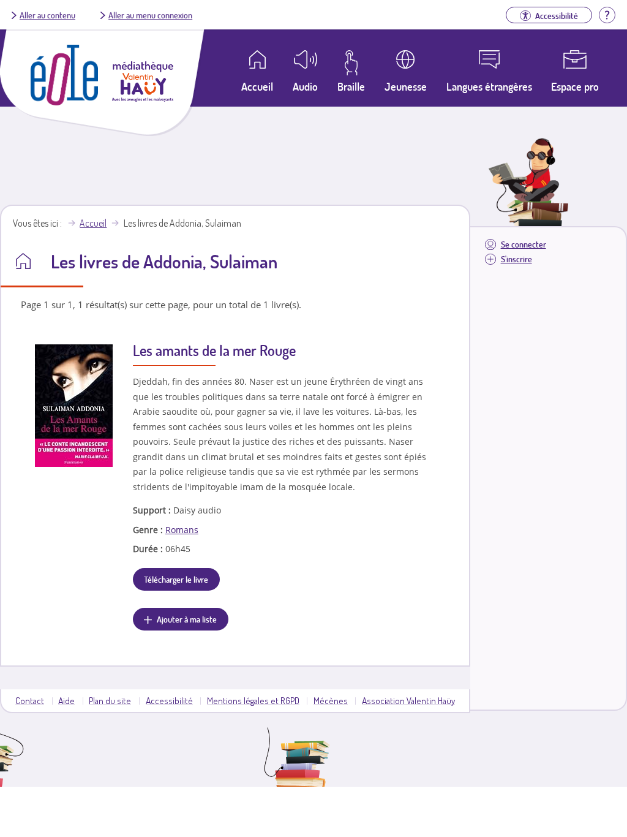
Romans (181, 530)
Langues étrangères (489, 86)
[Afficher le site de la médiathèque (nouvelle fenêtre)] (142, 98)
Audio (305, 86)
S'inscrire (516, 259)
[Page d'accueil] (64, 102)
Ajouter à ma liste (187, 618)
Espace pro (575, 86)
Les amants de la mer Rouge (214, 350)
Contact (29, 700)
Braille (351, 86)
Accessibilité (169, 700)
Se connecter (523, 244)
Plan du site (110, 700)
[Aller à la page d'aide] (607, 13)
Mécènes (331, 700)
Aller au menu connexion (150, 14)
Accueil (93, 223)
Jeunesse (406, 86)
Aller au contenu (47, 14)
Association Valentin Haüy (408, 700)
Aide (66, 700)
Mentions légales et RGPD (253, 700)
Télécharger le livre (176, 579)
